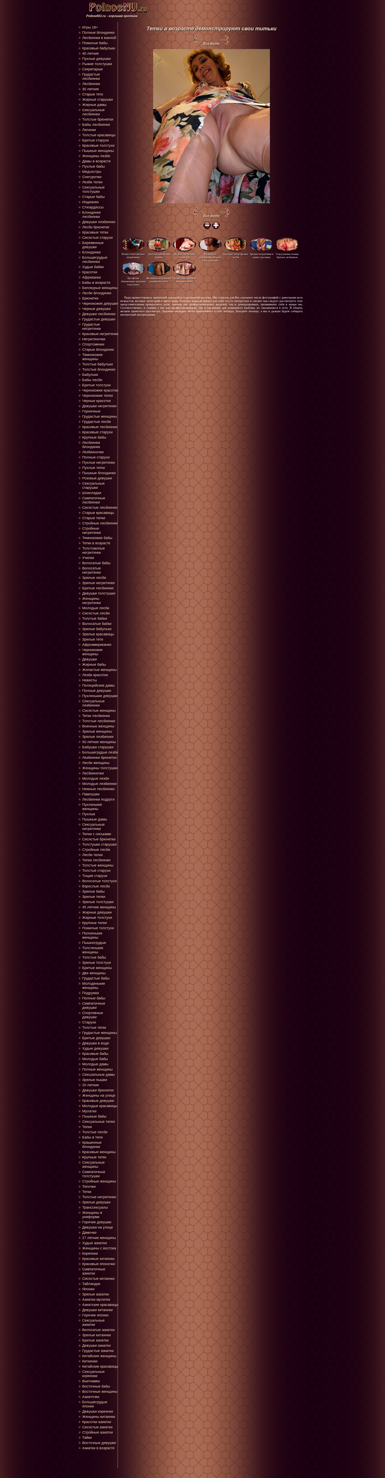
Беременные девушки (93, 245)
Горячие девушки (96, 1222)
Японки (88, 1289)
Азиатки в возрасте (98, 1448)
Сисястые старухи (97, 238)
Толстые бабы (94, 957)
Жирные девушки (97, 912)
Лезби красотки (95, 675)
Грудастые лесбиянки (91, 76)
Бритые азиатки (95, 1340)
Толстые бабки (94, 618)
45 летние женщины (99, 907)
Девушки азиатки (96, 1346)
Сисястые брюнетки (99, 839)
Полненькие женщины (92, 935)
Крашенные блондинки (92, 1145)
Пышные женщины (98, 151)
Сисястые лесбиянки (99, 508)
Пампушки (90, 794)
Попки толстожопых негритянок (133, 255)
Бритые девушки (96, 1038)
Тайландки (91, 1284)
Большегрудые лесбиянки (94, 259)
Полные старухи (96, 457)
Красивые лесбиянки (99, 427)
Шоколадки (91, 493)
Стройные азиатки (97, 1432)
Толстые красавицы (99, 135)
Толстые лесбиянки (98, 721)
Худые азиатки (94, 1243)
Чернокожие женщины (92, 652)
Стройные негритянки (91, 530)
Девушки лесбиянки (99, 314)
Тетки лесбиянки (96, 716)
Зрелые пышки (94, 1080)
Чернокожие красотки (100, 390)
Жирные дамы (94, 105)
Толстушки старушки (99, 844)
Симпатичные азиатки (93, 1271)
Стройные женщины (99, 1181)
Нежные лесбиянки (98, 789)
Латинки (89, 130)
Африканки (91, 277)
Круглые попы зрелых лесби (235, 255)
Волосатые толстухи (99, 881)
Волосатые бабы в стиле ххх (184, 255)
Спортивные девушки (92, 1015)
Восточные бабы (96, 1386)
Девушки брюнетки (98, 1090)
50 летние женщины (99, 742)
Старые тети (92, 94)
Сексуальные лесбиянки (93, 112)
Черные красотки (96, 401)
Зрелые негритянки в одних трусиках (261, 255)
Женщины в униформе (92, 1215)
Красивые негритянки (100, 334)
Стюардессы (93, 207)
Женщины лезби (96, 156)
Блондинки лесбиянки (91, 214)
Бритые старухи (95, 140)
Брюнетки (90, 298)
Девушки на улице (97, 1227)
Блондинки (91, 252)
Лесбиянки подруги (98, 799)
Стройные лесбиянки (100, 523)
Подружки (90, 993)
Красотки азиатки (96, 1422)
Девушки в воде (95, 1043)
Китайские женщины (99, 1356)
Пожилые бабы (95, 43)
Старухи (89, 1022)
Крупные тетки (94, 1157)
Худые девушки (95, 1048)
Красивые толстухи (98, 146)
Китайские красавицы (100, 1366)
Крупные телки (94, 923)
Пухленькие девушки (100, 696)
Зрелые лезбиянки (97, 737)
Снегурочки (91, 177)
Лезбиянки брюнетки (99, 758)
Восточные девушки (99, 1443)
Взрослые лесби (96, 886)
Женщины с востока (99, 1248)
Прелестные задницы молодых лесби (185, 280)
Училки (88, 558)
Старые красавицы (98, 513)
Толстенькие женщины (92, 950)
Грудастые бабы (95, 978)
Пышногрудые (94, 943)
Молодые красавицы (99, 1106)
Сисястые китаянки (98, 1279)
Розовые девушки (97, 478)
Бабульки (90, 375)
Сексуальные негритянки (93, 827)
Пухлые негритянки (98, 463)
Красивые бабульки (98, 48)
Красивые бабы (95, 1054)
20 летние (90, 1085)
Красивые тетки (95, 232)
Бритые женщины (97, 968)
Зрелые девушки (96, 1202)
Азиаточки (90, 1397)
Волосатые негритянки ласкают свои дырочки (210, 257)
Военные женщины (98, 726)
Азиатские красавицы (100, 1305)
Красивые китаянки (98, 1259)
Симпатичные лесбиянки (93, 500)
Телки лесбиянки (96, 860)
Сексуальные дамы (98, 1075)
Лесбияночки (93, 773)
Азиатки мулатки (96, 1299)
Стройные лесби (96, 850)
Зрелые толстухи (96, 963)
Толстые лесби (94, 1132)
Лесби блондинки (96, 293)
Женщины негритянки (91, 601)
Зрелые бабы (93, 891)
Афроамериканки (96, 645)
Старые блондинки (98, 350)
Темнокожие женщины (92, 357)
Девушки (89, 659)
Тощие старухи (94, 876)
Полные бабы (93, 998)
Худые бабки (93, 267)
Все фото (211, 43)
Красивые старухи (97, 432)
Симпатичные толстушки (93, 1174)
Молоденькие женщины (93, 986)
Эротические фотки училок (159, 255)
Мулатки (89, 1111)
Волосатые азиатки (98, 1330)
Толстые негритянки (99, 1197)
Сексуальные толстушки (93, 189)
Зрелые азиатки (95, 1294)
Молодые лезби (95, 778)
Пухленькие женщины (92, 807)
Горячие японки (95, 1315)
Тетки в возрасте (96, 543)
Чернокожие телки (97, 396)
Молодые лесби (95, 608)
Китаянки (89, 1361)
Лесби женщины (95, 763)
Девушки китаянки (97, 1310)
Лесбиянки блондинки (91, 445)
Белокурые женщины (100, 288)
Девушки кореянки (97, 1411)
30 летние (90, 89)
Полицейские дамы (98, 685)
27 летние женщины (99, 1238)
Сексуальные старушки (93, 485)
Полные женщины (97, 1069)
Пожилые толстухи (98, 928)
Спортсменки (93, 344)
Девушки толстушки (98, 593)
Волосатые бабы (96, 563)
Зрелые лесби (94, 578)
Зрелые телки (93, 897)
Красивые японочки (98, 1264)
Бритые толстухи (96, 385)
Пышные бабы (94, 1116)
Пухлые (88, 814)
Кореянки (90, 1253)
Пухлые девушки (96, 59)
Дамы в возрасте (96, 161)
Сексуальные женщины (93, 1164)
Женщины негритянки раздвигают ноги (158, 280)
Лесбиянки (91, 84)
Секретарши (92, 69)
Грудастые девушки (98, 319)
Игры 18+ (90, 27)
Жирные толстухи (97, 918)
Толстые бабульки (97, 364)
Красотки (89, 272)
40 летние (90, 53)
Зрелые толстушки (97, 902)
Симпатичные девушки (93, 1005)
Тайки (87, 1438)
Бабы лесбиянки (96, 125)
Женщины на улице (98, 1095)
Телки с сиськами (96, 834)
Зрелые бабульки (96, 629)
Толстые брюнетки (97, 119)
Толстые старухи (96, 871)
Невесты (89, 680)
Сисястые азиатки (97, 1427)
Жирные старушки (97, 99)
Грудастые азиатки (98, 1351)
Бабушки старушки (97, 747)
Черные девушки (96, 309)
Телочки (89, 1187)
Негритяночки (93, 339)
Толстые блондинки (98, 369)
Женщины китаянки (98, 1417)
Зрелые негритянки (98, 583)
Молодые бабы (95, 1059)
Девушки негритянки (99, 406)
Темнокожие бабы (97, 538)
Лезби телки (92, 182)
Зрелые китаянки (96, 1335)
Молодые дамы (95, 1064)
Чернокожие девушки (100, 304)
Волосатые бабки (96, 624)
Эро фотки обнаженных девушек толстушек (133, 281)
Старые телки (93, 518)
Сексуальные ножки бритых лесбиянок (287, 255)
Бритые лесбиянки (97, 588)
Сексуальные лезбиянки (93, 703)
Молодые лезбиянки (99, 784)
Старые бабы (93, 197)
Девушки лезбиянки (98, 222)
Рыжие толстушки (97, 64)
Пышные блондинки (99, 473)
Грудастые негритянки (91, 326)
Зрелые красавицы (98, 634)
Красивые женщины (99, 1152)
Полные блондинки (98, 33)
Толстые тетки (94, 1028)
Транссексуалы (95, 1207)
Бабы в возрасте (96, 283)
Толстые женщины (97, 865)
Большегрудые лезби (100, 752)
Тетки (86, 1192)
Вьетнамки (91, 1381)
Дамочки (89, 1233)
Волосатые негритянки (91, 570)
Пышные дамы (94, 819)
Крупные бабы (94, 437)
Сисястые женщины (99, 711)
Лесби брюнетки (95, 227)
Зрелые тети (92, 639)
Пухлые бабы (93, 166)
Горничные (91, 411)
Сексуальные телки (98, 1122)
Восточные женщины (100, 1392)
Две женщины (94, 973)
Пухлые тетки (93, 468)
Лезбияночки (93, 452)
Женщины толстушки (100, 768)
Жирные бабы (94, 665)
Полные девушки (96, 691)
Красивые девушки (98, 1101)
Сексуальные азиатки (93, 1322)
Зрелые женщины (97, 731)
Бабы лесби (92, 380)
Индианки (90, 202)
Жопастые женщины (99, 670)
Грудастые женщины (99, 416)
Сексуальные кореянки (93, 1374)
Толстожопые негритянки (93, 550)
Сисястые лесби (96, 613)
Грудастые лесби (96, 422)
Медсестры (91, 172)
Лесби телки (92, 855)
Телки (87, 1127)
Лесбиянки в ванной (99, 38)
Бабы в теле (92, 1137)
